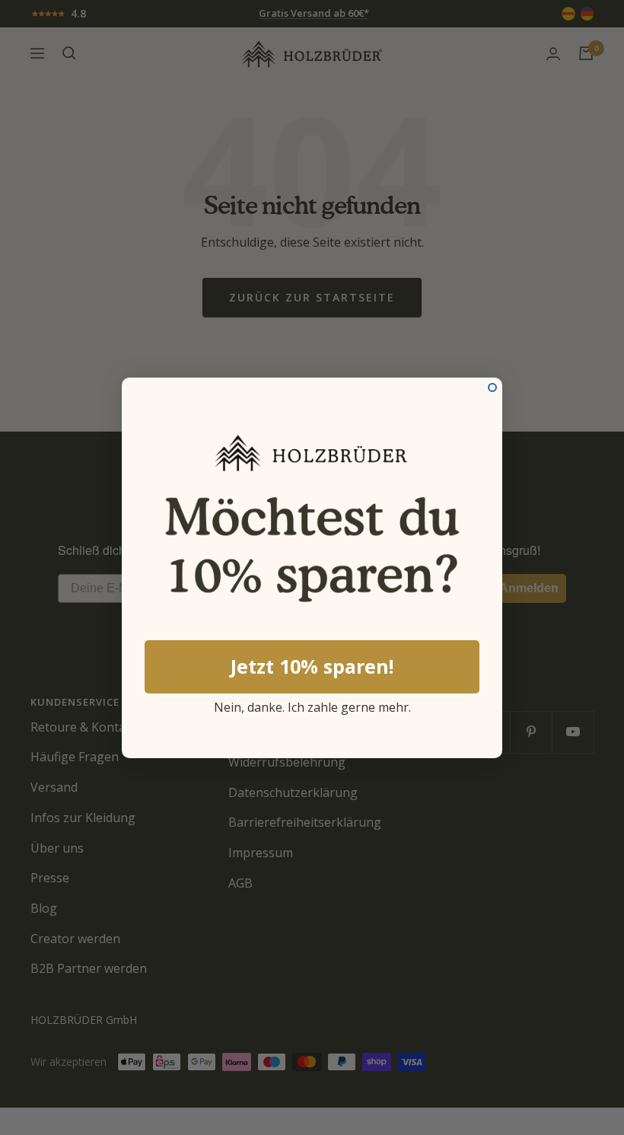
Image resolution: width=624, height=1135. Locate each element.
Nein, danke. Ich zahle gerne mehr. (312, 705)
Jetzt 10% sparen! (312, 666)
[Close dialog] (492, 387)
